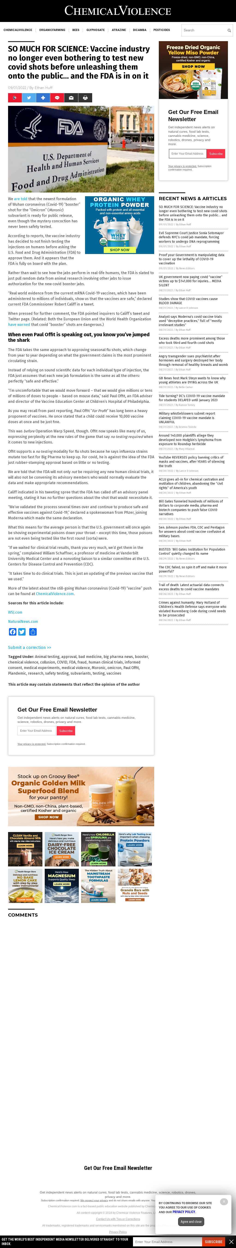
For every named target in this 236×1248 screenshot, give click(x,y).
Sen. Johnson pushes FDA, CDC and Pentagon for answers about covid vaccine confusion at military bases (192, 532)
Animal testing (47, 657)
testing (99, 673)
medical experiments (42, 668)
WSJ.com (15, 612)
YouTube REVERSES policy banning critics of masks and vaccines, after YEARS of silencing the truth (192, 462)
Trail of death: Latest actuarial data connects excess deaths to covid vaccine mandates (191, 587)
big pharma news (118, 657)
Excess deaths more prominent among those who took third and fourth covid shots (192, 340)
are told (20, 199)
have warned (19, 324)
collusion (47, 662)
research (35, 673)
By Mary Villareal (185, 448)
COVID (62, 662)
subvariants (81, 673)
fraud (82, 662)
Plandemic (17, 673)
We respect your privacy (94, 1200)
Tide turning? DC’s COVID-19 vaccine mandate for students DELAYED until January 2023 (192, 398)
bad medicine (90, 657)
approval (69, 657)
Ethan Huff (43, 88)
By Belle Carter (184, 387)
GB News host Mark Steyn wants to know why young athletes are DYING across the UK (192, 380)
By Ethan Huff (183, 224)
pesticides (161, 30)
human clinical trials (105, 662)
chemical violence (23, 662)
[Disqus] (81, 979)
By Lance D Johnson (187, 307)
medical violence (76, 668)
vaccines (113, 673)
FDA (72, 662)
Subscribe (213, 1242)
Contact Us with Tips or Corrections (118, 1219)
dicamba (139, 30)
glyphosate (95, 30)
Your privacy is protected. (32, 744)
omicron (114, 668)
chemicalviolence (17, 30)
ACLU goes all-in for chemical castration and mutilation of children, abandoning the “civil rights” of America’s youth (191, 483)
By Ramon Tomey (185, 405)
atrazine (119, 30)
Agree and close (191, 1222)
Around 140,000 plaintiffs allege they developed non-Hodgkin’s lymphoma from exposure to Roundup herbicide (190, 440)
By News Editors (185, 268)
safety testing (57, 673)
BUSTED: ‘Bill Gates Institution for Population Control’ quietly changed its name (192, 552)
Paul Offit (131, 668)
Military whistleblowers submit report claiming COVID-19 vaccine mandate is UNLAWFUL (187, 418)
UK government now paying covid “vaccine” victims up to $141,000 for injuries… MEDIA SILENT (190, 281)
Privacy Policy (118, 1232)
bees (75, 30)
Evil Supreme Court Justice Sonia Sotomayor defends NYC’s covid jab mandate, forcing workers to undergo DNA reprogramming (191, 237)
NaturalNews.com (23, 621)
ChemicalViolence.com (55, 594)
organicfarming (52, 30)
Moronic (99, 668)
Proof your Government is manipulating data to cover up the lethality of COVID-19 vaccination (191, 259)
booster (141, 657)
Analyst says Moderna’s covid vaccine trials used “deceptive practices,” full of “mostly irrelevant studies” (190, 321)
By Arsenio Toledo (186, 426)
